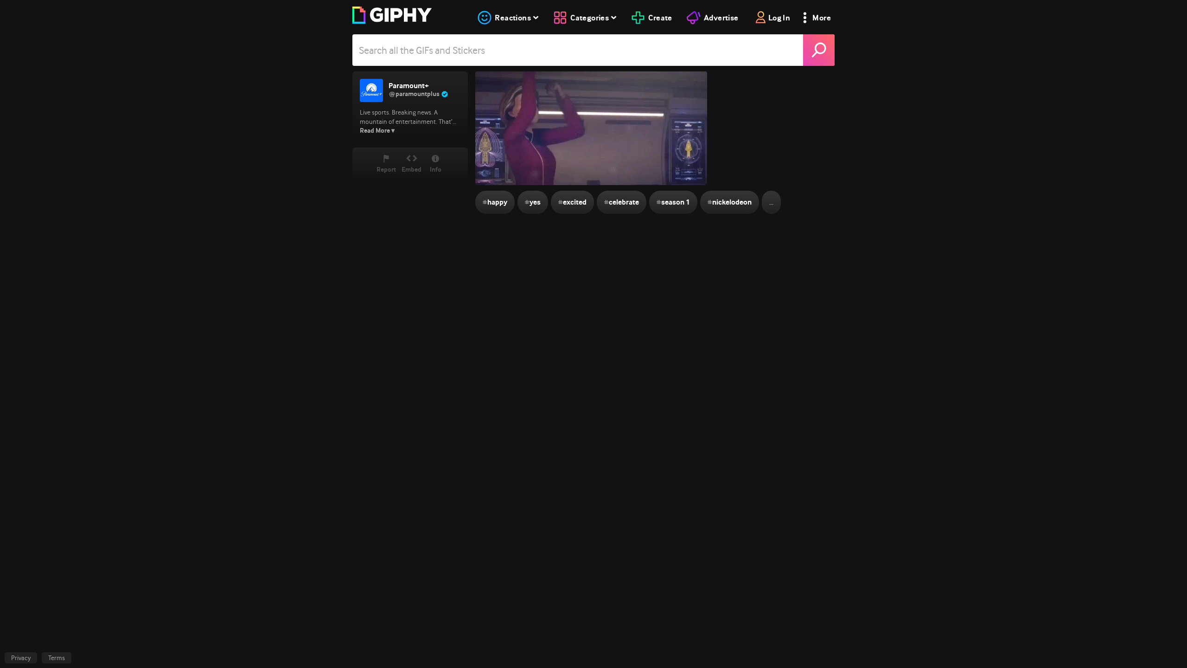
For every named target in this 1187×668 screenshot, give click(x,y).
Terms (56, 658)
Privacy (21, 658)
